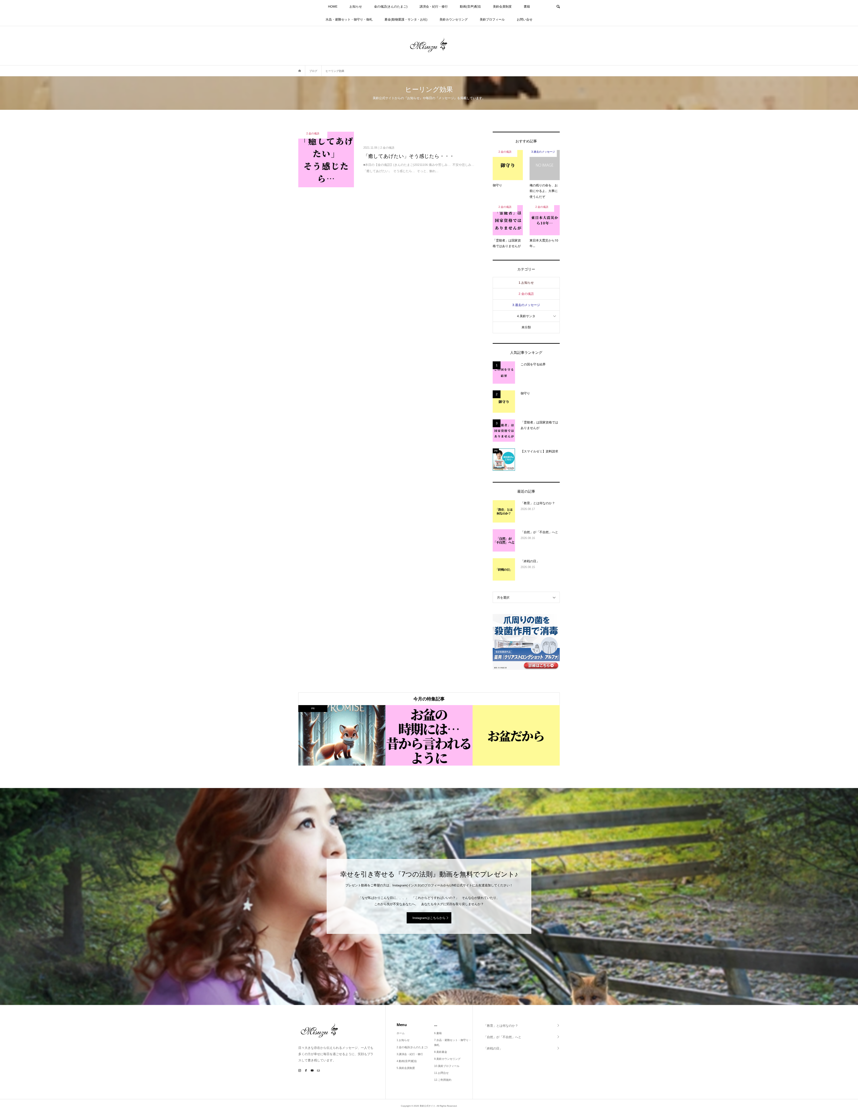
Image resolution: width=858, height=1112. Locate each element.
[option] (341, 735)
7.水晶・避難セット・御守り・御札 (452, 1043)
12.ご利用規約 (442, 1079)
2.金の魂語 (526, 294)
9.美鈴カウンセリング (447, 1058)
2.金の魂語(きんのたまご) (412, 1047)
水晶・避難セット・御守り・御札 (349, 19)
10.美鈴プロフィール (446, 1066)
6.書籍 (438, 1033)
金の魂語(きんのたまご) (391, 6)
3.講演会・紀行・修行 (410, 1054)
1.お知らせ (526, 282)
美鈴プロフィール (492, 19)
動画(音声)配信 (470, 6)
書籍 (527, 6)
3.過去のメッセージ (526, 305)
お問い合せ (524, 19)
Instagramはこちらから (429, 918)
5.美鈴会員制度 (406, 1068)
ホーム (401, 1033)
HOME (332, 6)
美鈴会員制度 (502, 6)
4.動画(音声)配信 (407, 1061)
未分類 (526, 327)
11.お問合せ (441, 1073)
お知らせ (355, 6)
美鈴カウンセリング (454, 19)
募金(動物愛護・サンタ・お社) (406, 19)
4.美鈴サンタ (526, 316)
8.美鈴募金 (440, 1052)
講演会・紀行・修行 (434, 6)
